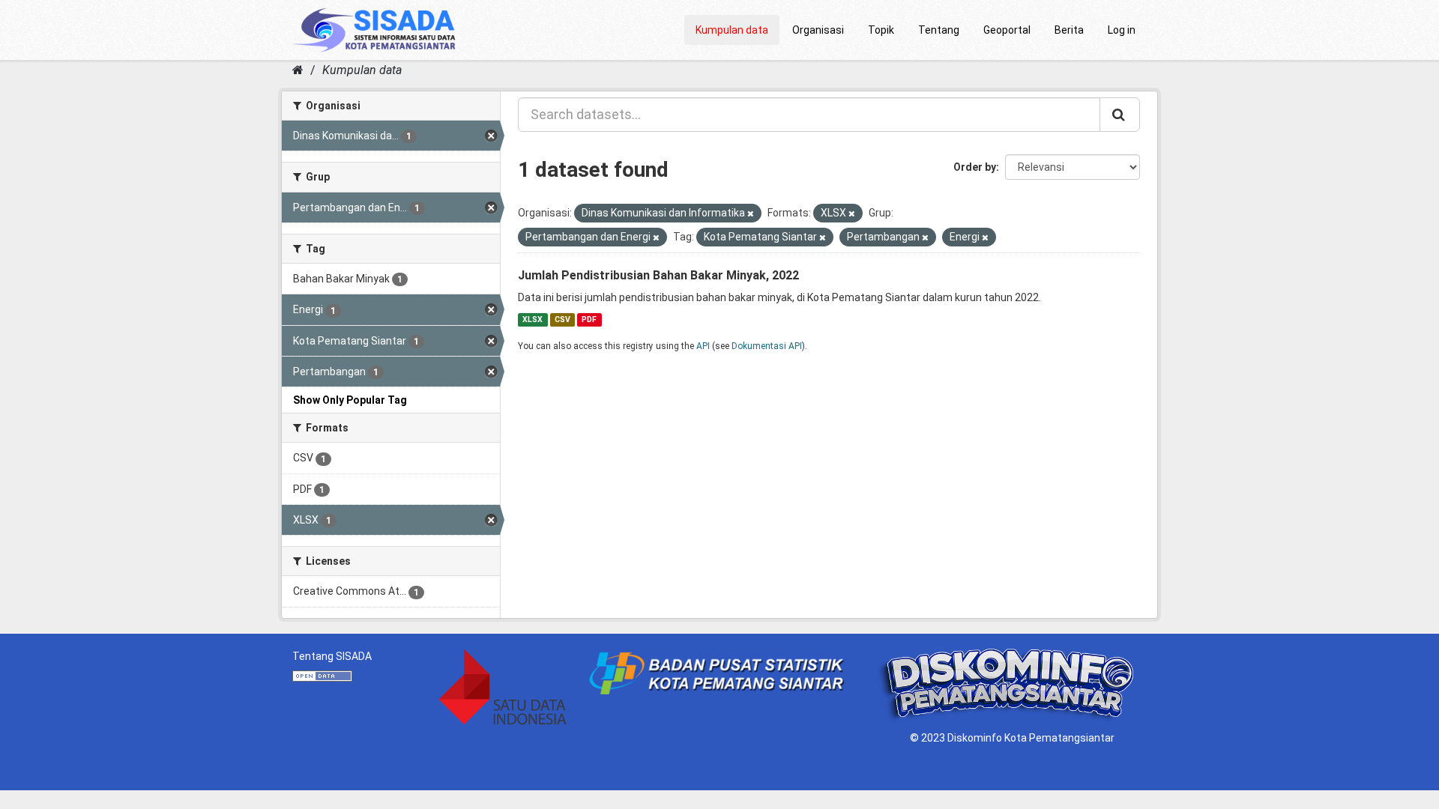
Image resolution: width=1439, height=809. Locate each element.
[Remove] (750, 214)
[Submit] (1119, 114)
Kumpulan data (732, 30)
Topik (881, 30)
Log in (1121, 30)
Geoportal (1007, 30)
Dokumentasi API (766, 346)
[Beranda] (298, 70)
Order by (974, 167)
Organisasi (818, 30)
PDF (589, 319)
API (703, 346)
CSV (562, 319)
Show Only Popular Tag (350, 400)
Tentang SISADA (332, 656)
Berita (1069, 30)
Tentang (938, 30)
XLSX (532, 319)
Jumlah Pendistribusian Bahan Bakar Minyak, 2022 (658, 275)
